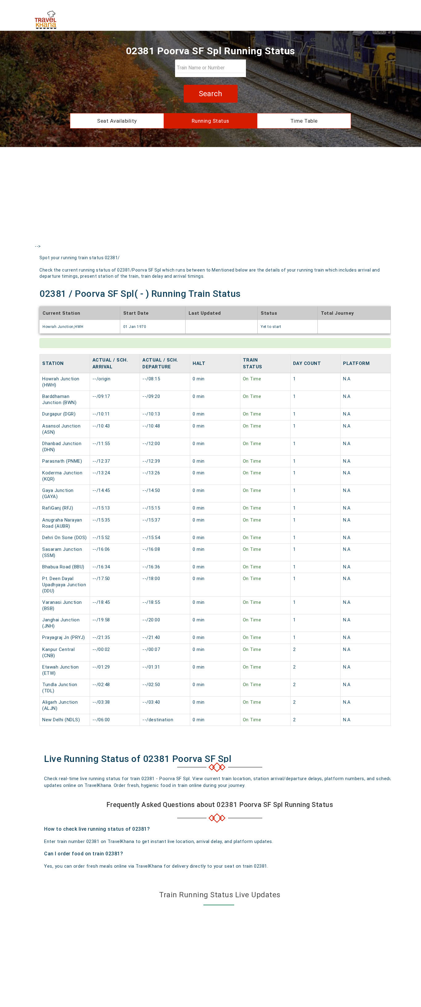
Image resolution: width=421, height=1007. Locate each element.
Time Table (304, 121)
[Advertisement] (210, 201)
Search (210, 93)
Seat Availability (117, 121)
